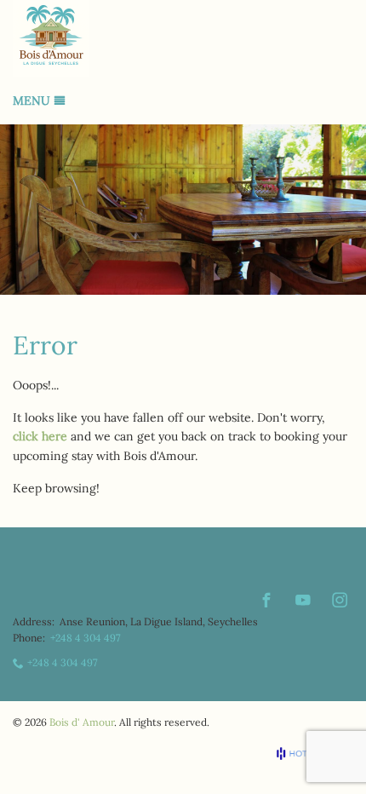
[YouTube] (303, 599)
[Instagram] (339, 599)
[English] (343, 573)
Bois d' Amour (81, 722)
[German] (320, 573)
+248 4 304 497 (85, 637)
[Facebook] (266, 599)
